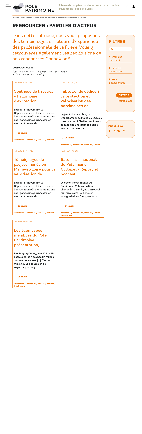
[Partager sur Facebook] (109, 131)
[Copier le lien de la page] (123, 131)
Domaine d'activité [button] (115, 59)
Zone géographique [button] (117, 81)
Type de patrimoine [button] (115, 70)
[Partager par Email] (118, 131)
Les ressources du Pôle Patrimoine (38, 17)
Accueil (16, 17)
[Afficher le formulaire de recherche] (127, 7)
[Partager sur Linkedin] (114, 131)
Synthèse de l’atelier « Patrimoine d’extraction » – (33, 96)
